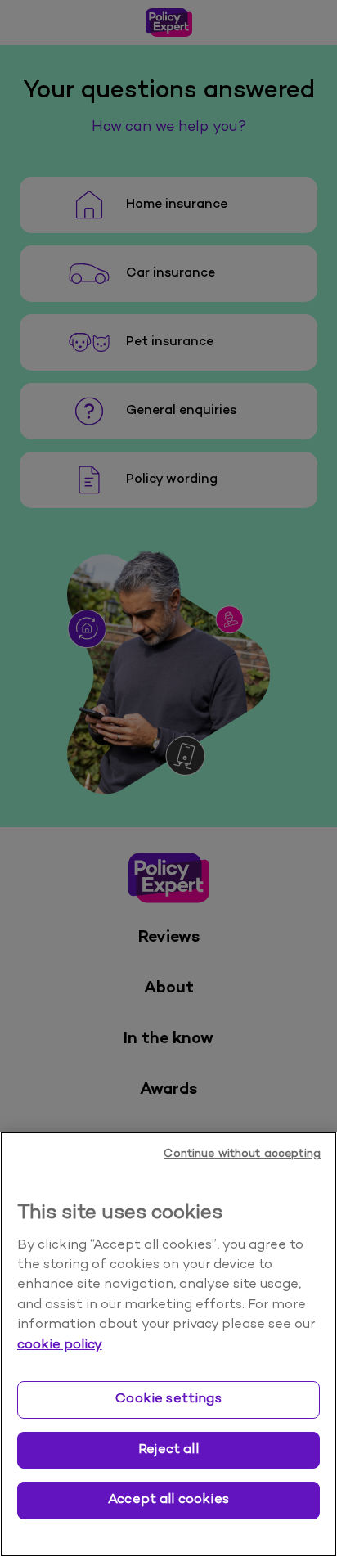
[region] (168, 1344)
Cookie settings (168, 1399)
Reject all (168, 1449)
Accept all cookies (168, 1499)
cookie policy (59, 1345)
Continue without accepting (242, 1154)
